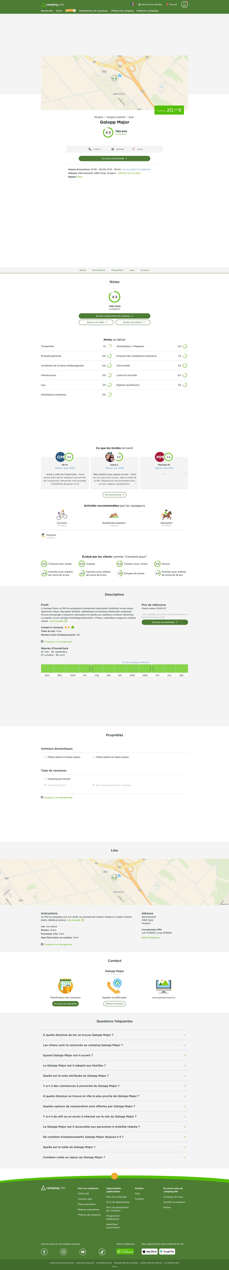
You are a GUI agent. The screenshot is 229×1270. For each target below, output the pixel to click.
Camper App (85, 1198)
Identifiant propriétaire (113, 1226)
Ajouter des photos (132, 322)
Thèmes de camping (122, 10)
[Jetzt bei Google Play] (167, 1251)
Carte (59, 10)
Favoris (173, 4)
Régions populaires (88, 1209)
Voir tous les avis (113, 495)
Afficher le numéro (114, 1004)
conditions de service (151, 1263)
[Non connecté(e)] (184, 4)
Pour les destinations (117, 1202)
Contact (139, 1198)
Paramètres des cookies (126, 1263)
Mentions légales (85, 1263)
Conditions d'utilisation (61, 1263)
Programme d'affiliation (113, 1217)
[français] (133, 4)
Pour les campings (116, 1196)
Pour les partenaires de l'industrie (117, 1209)
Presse (167, 1207)
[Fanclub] (70, 10)
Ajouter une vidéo (95, 322)
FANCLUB (83, 1193)
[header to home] (52, 4)
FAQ (137, 1193)
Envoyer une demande (113, 158)
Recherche (47, 10)
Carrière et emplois (174, 1202)
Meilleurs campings (147, 10)
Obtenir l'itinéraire (151, 937)
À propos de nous (173, 1196)
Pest (79, 176)
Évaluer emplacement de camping (113, 316)
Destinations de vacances (93, 10)
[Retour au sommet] (114, 1176)
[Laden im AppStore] (150, 1251)
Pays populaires (87, 1204)
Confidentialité (104, 1263)
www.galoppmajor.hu (163, 997)
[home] (53, 1187)
